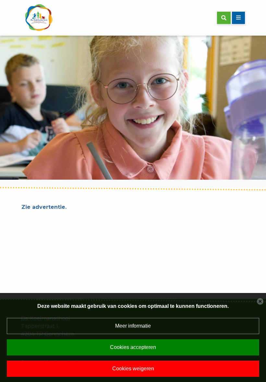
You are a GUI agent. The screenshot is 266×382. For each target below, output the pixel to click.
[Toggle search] (224, 18)
